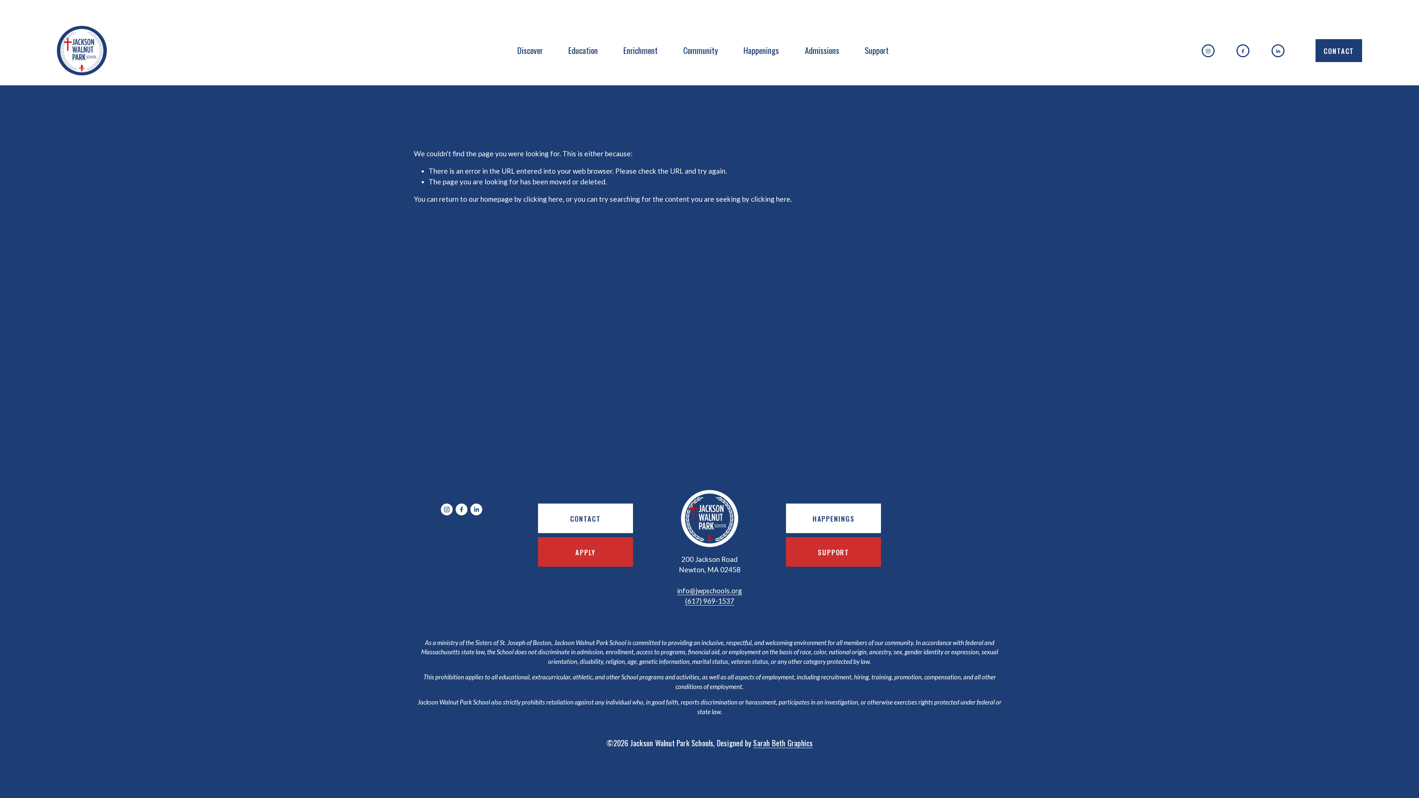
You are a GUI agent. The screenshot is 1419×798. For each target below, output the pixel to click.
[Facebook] (1242, 50)
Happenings (761, 50)
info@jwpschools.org (709, 590)
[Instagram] (1208, 50)
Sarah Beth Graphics (783, 743)
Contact (1339, 50)
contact (585, 518)
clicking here (543, 199)
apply (585, 552)
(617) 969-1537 (709, 601)
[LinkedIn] (1278, 50)
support (833, 552)
